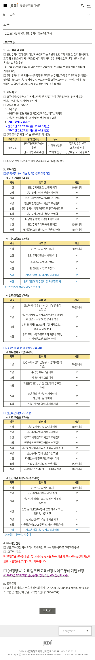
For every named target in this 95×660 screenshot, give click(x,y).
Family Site (67, 631)
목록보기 (47, 611)
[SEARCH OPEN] (82, 5)
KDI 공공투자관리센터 (25, 5)
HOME (4, 14)
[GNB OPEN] (5, 5)
